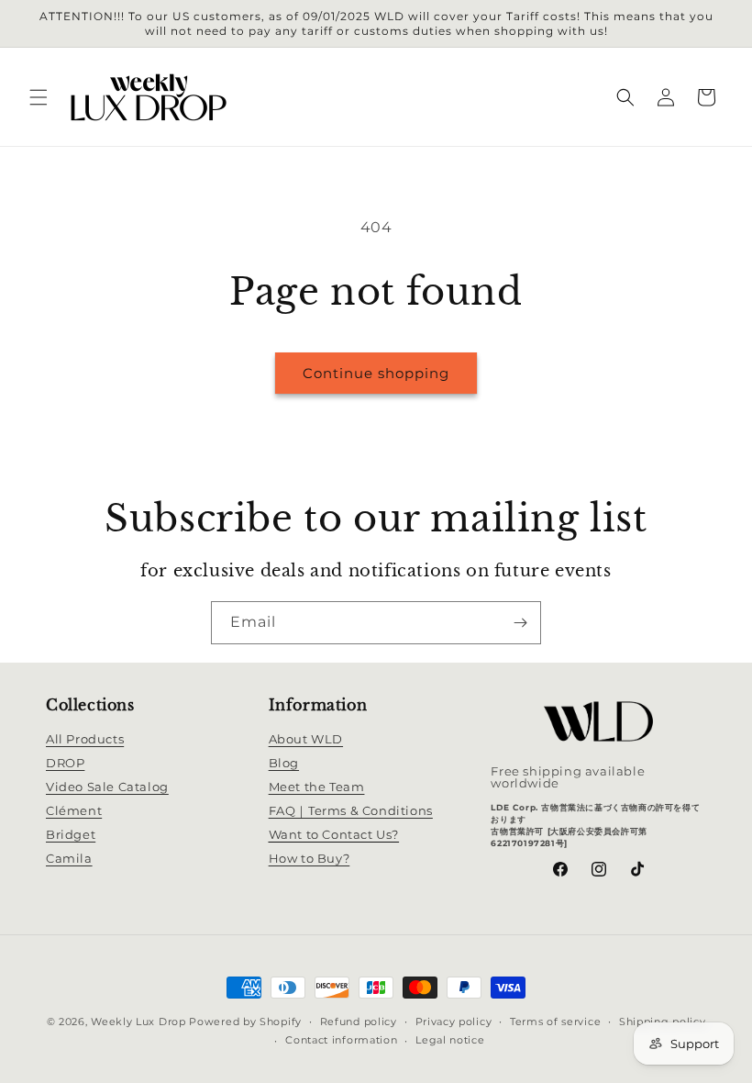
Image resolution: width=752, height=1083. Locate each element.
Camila (69, 858)
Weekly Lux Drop (138, 1021)
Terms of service (555, 1021)
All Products (85, 738)
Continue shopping (376, 373)
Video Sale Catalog (107, 786)
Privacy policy (453, 1021)
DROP (65, 762)
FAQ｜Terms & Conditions (351, 810)
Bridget (70, 834)
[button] (38, 97)
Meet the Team (317, 786)
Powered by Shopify (245, 1021)
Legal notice (449, 1039)
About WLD (306, 738)
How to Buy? (309, 858)
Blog (284, 762)
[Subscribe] (520, 622)
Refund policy (358, 1021)
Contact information (341, 1039)
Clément (74, 810)
